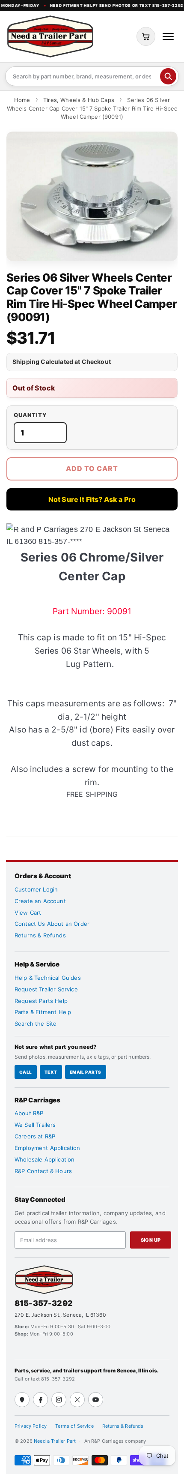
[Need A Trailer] (44, 1279)
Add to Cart (92, 468)
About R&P (29, 1113)
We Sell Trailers (35, 1124)
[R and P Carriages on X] (77, 1399)
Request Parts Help (41, 1000)
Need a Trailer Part (55, 1441)
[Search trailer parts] (168, 76)
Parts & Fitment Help (43, 1012)
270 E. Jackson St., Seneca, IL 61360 (60, 1315)
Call (25, 1072)
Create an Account (40, 901)
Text (51, 1072)
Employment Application (47, 1147)
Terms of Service (74, 1426)
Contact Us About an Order (52, 923)
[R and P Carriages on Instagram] (58, 1399)
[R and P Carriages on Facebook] (40, 1399)
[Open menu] (168, 36)
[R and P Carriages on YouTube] (95, 1399)
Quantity (30, 415)
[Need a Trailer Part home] (50, 36)
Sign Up (151, 1240)
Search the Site (35, 1023)
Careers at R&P (35, 1136)
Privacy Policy (31, 1426)
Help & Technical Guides (48, 977)
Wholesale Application (44, 1159)
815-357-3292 (44, 1303)
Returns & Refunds (40, 935)
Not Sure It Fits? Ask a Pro (92, 499)
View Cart (28, 912)
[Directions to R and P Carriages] (22, 1399)
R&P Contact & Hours (43, 1171)
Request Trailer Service (46, 989)
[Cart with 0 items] (146, 36)
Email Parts (85, 1072)
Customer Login (36, 889)
